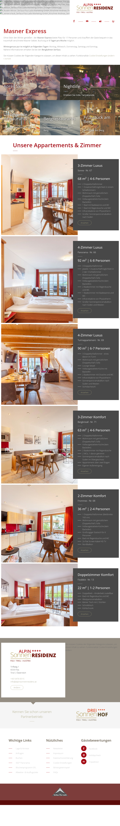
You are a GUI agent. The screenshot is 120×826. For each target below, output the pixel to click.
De (58, 5)
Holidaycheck (95, 755)
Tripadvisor (94, 761)
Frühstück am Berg (94, 130)
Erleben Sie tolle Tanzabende (79, 95)
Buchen (30, 5)
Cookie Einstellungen (62, 762)
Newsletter (58, 748)
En (62, 5)
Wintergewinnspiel (61, 767)
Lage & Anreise (22, 748)
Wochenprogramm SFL (26, 767)
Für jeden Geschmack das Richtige (17, 129)
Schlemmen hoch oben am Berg (58, 129)
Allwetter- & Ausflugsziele (27, 772)
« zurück (7, 58)
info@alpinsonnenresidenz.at (24, 681)
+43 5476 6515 (17, 678)
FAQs (55, 772)
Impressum (58, 753)
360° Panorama (23, 762)
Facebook (93, 748)
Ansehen (84, 222)
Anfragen (15, 5)
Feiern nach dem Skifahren (18, 95)
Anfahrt (17, 687)
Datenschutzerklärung (63, 758)
